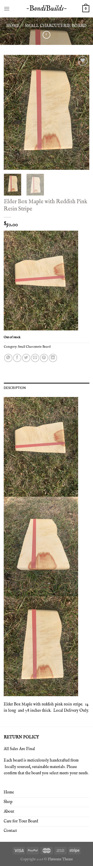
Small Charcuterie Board (56, 25)
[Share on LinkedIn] (53, 358)
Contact (10, 830)
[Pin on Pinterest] (44, 358)
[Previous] (11, 112)
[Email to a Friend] (35, 358)
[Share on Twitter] (26, 358)
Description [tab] (15, 388)
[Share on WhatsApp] (8, 358)
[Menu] (7, 8)
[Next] (81, 112)
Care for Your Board (21, 821)
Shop (8, 801)
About (9, 811)
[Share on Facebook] (17, 358)
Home (13, 25)
